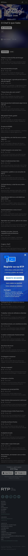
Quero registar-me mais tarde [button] (14, 283)
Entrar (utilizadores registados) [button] (14, 286)
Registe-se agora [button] (14, 278)
